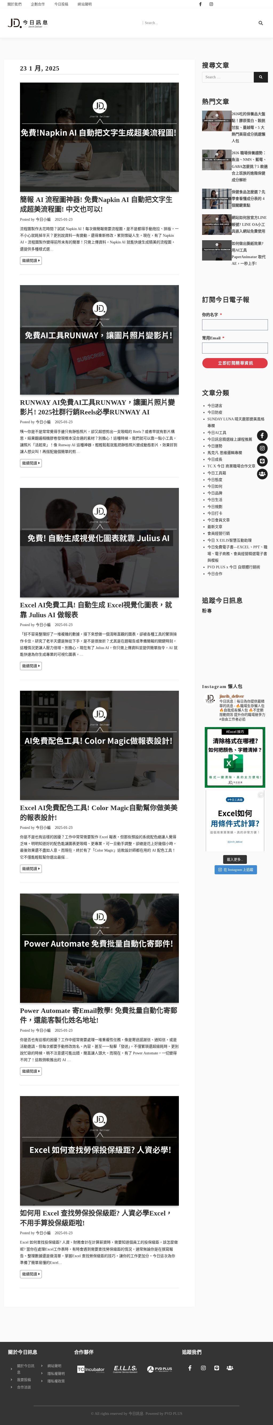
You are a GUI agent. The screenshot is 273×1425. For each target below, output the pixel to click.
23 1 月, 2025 (40, 68)
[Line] (262, 461)
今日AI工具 (216, 433)
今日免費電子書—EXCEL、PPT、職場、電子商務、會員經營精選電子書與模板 (237, 553)
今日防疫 (214, 412)
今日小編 (43, 220)
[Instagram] (211, 4)
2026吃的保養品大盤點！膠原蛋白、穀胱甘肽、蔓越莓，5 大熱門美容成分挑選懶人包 (248, 127)
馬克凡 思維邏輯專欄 (224, 453)
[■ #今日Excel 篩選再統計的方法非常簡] (235, 820)
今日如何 (214, 486)
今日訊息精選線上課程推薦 (229, 439)
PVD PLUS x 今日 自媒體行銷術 (233, 567)
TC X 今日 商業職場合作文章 (231, 466)
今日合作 (214, 574)
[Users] (262, 474)
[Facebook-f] (200, 4)
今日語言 (214, 406)
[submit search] (261, 77)
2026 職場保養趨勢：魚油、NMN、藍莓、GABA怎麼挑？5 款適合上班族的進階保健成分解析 (250, 166)
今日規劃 (214, 507)
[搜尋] (261, 23)
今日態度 (214, 480)
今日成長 (214, 459)
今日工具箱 (216, 473)
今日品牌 (214, 493)
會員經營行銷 (218, 533)
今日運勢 (214, 446)
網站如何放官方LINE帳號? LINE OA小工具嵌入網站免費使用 (249, 224)
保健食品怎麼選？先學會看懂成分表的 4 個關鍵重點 (248, 198)
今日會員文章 (218, 520)
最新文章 (214, 527)
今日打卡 (214, 513)
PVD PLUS (173, 1414)
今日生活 (214, 500)
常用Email (212, 338)
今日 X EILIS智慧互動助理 (229, 540)
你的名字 (210, 315)
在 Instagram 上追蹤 (238, 870)
